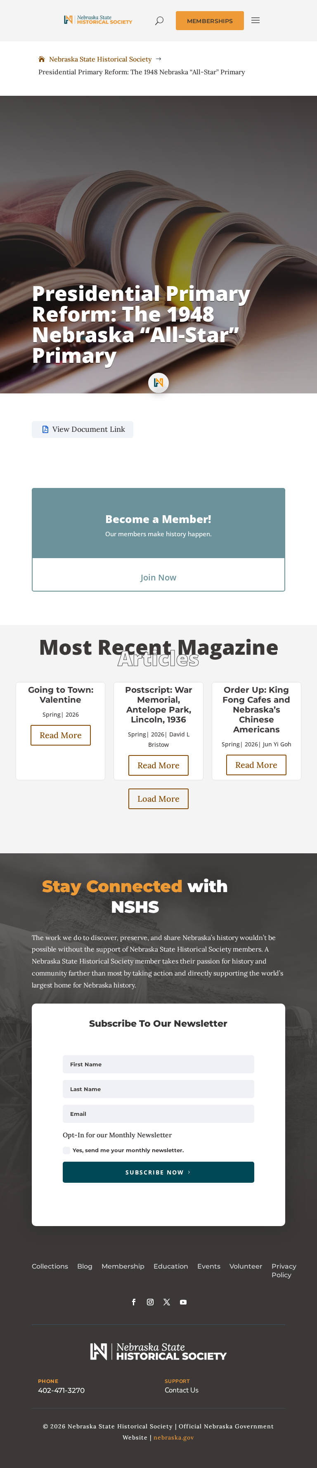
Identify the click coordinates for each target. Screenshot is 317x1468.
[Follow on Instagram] (150, 1302)
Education (171, 1266)
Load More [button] (158, 798)
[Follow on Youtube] (183, 1302)
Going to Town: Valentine (60, 695)
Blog (84, 1266)
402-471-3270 (61, 1390)
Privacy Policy (284, 1270)
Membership (123, 1266)
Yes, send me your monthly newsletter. (128, 1150)
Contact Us (182, 1390)
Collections (50, 1266)
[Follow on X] (166, 1302)
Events (208, 1266)
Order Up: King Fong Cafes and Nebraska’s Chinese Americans (256, 709)
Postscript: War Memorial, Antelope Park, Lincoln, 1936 (158, 705)
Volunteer (246, 1266)
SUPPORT (177, 1381)
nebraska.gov (174, 1437)
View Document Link (88, 429)
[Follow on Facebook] (133, 1302)
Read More (61, 735)
